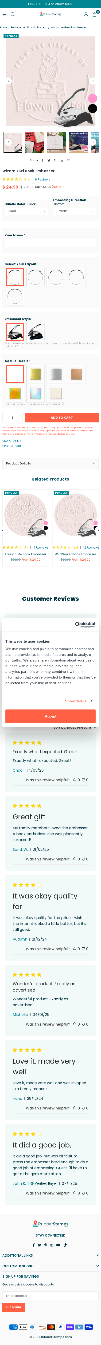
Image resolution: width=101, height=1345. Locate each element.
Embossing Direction (69, 202)
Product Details (18, 463)
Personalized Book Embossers (29, 27)
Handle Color (20, 204)
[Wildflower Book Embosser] (76, 515)
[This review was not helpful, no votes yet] (83, 780)
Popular (11, 36)
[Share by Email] (68, 161)
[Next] (92, 81)
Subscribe (13, 1307)
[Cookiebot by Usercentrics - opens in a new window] (75, 625)
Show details (75, 701)
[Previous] (8, 81)
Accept (50, 716)
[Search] (13, 14)
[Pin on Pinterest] (55, 161)
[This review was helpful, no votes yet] (74, 780)
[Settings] (86, 14)
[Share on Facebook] (42, 161)
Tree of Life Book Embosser (25, 554)
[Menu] (4, 14)
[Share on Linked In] (62, 161)
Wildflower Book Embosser (75, 554)
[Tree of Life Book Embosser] (26, 515)
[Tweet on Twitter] (49, 161)
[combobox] (75, 727)
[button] (50, 235)
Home (3, 27)
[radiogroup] (50, 286)
